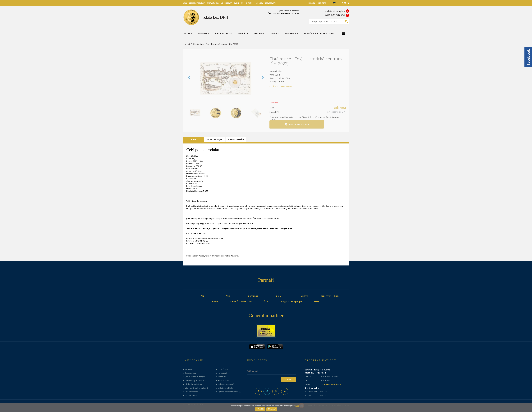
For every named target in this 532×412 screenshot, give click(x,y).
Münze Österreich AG (241, 301)
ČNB (228, 296)
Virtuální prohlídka (225, 388)
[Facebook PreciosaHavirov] (258, 391)
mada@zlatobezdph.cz (335, 11)
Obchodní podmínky (193, 384)
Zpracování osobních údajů (229, 392)
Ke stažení (222, 373)
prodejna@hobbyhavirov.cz (331, 384)
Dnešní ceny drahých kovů (196, 380)
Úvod (187, 44)
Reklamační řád (191, 392)
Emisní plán (223, 369)
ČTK (266, 301)
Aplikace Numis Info (226, 384)
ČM (202, 296)
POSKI (317, 301)
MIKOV (304, 296)
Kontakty (222, 377)
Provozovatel (223, 380)
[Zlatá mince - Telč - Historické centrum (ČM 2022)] (226, 104)
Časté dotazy (190, 373)
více (297, 405)
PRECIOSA (253, 296)
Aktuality (188, 369)
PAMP (215, 301)
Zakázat (272, 409)
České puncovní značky (195, 377)
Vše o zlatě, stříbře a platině (196, 388)
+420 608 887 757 (335, 15)
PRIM (278, 296)
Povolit (260, 409)
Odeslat (288, 379)
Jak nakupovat (191, 395)
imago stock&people (291, 301)
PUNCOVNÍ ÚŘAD (330, 296)
